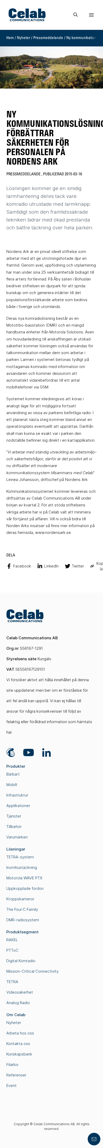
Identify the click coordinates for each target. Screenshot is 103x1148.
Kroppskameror (20, 898)
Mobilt (11, 784)
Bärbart (13, 774)
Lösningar (15, 849)
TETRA (12, 981)
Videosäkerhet (19, 992)
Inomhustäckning (21, 867)
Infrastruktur (17, 795)
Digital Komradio (20, 960)
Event (11, 1085)
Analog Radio (18, 1002)
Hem (10, 38)
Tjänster (13, 816)
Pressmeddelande (48, 38)
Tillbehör (14, 826)
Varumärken (17, 837)
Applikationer (18, 805)
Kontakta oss (18, 1043)
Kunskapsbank (19, 1054)
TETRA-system (20, 856)
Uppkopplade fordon (25, 888)
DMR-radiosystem (22, 919)
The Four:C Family (22, 909)
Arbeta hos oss (20, 1033)
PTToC (12, 950)
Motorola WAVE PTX (24, 877)
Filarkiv (12, 1064)
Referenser (16, 1075)
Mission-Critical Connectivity (32, 971)
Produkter (15, 766)
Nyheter (23, 38)
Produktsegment (22, 931)
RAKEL (12, 939)
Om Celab (15, 1014)
